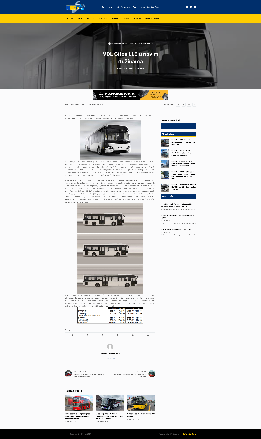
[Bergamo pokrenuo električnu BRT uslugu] (141, 403)
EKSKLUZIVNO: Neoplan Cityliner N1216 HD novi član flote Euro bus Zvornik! (183, 187)
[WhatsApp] (132, 335)
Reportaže (115, 18)
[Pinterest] (189, 105)
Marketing (137, 18)
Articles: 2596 (110, 358)
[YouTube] (195, 7)
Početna (70, 18)
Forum (80, 18)
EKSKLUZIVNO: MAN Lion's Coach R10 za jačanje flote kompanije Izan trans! (181, 153)
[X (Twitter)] (184, 105)
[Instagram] (191, 7)
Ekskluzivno (103, 18)
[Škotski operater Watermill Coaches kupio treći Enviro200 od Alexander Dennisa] (110, 403)
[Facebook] (187, 7)
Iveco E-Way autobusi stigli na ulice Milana (176, 229)
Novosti (89, 18)
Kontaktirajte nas (152, 18)
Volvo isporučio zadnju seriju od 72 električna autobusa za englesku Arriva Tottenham (79, 416)
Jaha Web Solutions (189, 434)
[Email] (147, 335)
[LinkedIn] (194, 105)
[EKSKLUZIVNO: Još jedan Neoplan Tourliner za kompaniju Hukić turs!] (165, 143)
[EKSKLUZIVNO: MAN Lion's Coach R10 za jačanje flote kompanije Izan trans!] (165, 153)
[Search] (195, 18)
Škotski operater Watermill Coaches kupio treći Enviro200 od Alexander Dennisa (109, 416)
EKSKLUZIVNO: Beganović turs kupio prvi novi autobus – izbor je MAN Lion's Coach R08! (183, 163)
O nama (126, 18)
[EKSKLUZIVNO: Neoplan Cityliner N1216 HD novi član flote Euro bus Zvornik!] (165, 188)
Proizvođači (148, 43)
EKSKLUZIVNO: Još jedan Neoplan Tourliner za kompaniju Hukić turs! (183, 142)
